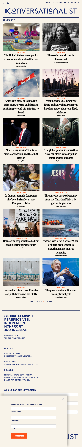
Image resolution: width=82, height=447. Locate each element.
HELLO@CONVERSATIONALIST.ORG (17, 356)
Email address (16, 411)
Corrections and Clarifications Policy (22, 377)
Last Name (14, 429)
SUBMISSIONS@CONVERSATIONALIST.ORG (21, 364)
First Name (14, 420)
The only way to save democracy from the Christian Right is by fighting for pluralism (61, 199)
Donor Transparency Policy (17, 380)
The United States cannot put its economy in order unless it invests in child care (21, 59)
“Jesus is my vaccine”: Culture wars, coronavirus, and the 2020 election (21, 154)
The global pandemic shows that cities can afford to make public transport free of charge (61, 154)
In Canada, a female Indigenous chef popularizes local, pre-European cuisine (21, 199)
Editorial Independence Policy (18, 375)
